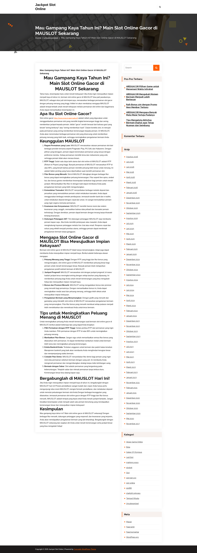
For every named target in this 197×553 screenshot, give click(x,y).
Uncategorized (51, 38)
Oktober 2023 (132, 331)
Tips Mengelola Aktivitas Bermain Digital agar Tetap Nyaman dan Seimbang (140, 123)
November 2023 (133, 326)
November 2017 (133, 424)
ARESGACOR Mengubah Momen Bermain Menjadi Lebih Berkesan (142, 97)
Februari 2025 (132, 249)
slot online (130, 483)
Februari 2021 (131, 388)
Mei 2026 (130, 172)
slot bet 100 (131, 478)
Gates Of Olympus (134, 452)
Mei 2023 (130, 357)
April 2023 (130, 362)
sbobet (129, 468)
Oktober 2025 (132, 208)
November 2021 (133, 383)
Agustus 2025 (132, 218)
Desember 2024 (133, 259)
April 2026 (130, 177)
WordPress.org (132, 537)
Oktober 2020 (132, 408)
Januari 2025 (131, 254)
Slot (128, 473)
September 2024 (133, 275)
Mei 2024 (130, 295)
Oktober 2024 (132, 270)
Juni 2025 (130, 229)
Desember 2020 (133, 398)
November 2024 (133, 264)
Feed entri (130, 527)
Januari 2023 (131, 377)
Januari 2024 (131, 316)
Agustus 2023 (132, 341)
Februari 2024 (132, 311)
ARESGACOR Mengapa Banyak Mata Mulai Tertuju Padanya (141, 113)
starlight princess (133, 493)
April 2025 (130, 239)
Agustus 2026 (132, 157)
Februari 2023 (132, 372)
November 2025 (133, 203)
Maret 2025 (131, 244)
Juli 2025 (129, 223)
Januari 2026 (131, 193)
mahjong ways (132, 462)
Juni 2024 (130, 290)
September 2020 (133, 413)
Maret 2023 (131, 367)
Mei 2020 (130, 418)
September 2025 (133, 213)
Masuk (129, 522)
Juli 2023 (129, 347)
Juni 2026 (130, 167)
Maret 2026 (131, 182)
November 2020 (133, 403)
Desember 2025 (133, 198)
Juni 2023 (130, 352)
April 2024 (130, 300)
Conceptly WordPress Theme (85, 549)
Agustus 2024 (132, 280)
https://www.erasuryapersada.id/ (66, 118)
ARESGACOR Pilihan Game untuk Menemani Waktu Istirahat (142, 87)
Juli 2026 (130, 162)
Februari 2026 (132, 188)
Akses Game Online (134, 442)
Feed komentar (132, 532)
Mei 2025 (130, 234)
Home (38, 38)
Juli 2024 (130, 285)
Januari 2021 (131, 393)
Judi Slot (129, 457)
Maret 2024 (131, 306)
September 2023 (133, 336)
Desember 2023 (133, 321)
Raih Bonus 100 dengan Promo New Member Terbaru (141, 105)
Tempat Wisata (132, 498)
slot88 (129, 488)
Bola (128, 447)
